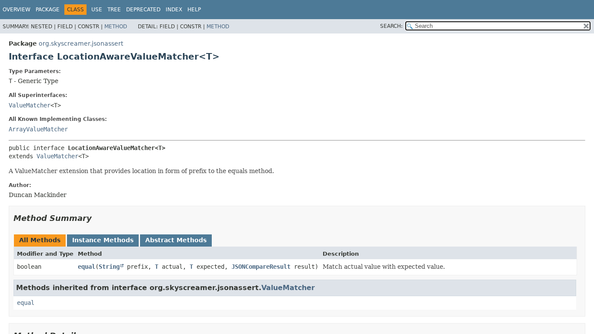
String (109, 266)
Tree (114, 10)
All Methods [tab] (39, 240)
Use (96, 10)
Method (115, 26)
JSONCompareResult (260, 266)
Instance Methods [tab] (102, 240)
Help (194, 10)
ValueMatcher (29, 105)
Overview (16, 10)
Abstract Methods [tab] (176, 240)
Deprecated (143, 10)
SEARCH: (391, 26)
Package (48, 10)
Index (174, 10)
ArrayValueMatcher (38, 129)
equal (86, 266)
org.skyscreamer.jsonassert (81, 43)
